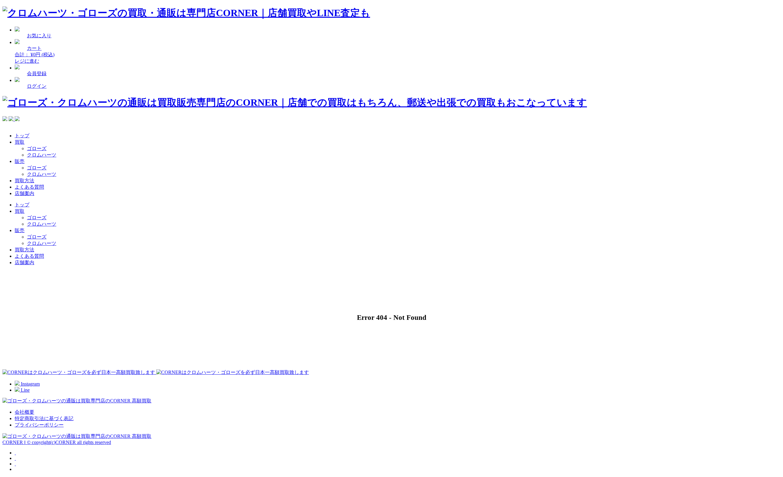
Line (25, 390)
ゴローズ (36, 148)
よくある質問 (29, 187)
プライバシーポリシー (39, 424)
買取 (19, 142)
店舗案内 (24, 193)
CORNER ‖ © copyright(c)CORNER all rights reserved (56, 442)
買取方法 (24, 180)
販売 (19, 161)
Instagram (30, 383)
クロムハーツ (41, 154)
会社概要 (24, 412)
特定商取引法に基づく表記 (44, 418)
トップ (22, 135)
